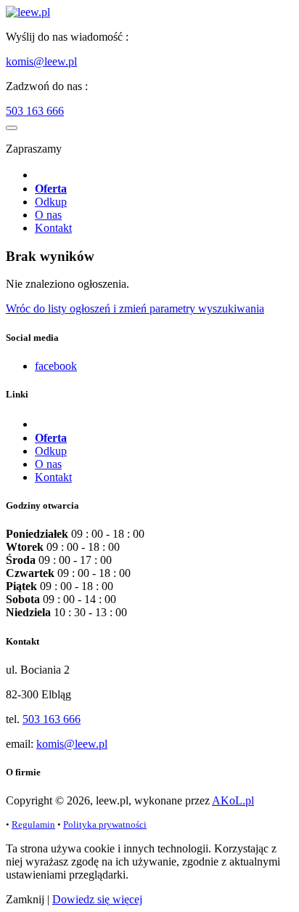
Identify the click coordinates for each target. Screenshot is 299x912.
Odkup (51, 201)
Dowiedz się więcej (97, 899)
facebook (56, 366)
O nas (48, 215)
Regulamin (33, 824)
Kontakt (53, 228)
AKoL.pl (233, 800)
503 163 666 (35, 111)
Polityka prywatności (105, 824)
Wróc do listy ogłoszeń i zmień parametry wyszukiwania (135, 308)
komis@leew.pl (41, 61)
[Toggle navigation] (11, 128)
